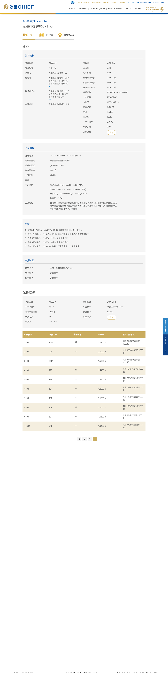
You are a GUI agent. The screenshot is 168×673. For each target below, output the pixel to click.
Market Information (115, 9)
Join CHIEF (138, 9)
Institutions (83, 9)
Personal (72, 9)
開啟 (112, 132)
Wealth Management (97, 9)
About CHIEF (128, 9)
